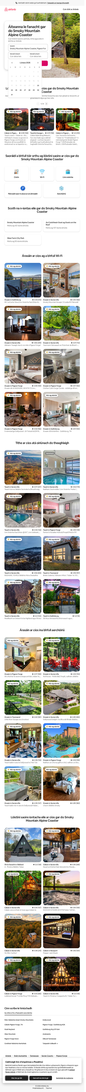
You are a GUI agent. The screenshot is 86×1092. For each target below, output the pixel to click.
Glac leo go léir (16, 1078)
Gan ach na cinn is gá (40, 1078)
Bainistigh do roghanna (64, 1078)
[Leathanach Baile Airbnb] (10, 9)
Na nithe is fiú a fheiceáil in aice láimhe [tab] (18, 1013)
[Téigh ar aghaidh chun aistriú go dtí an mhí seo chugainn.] (38, 62)
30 (38, 90)
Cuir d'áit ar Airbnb (70, 9)
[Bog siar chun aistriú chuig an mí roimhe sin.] (12, 62)
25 (16, 90)
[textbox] (18, 56)
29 (34, 90)
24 (12, 90)
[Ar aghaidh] (46, 104)
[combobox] (28, 48)
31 (12, 95)
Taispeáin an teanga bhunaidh (58, 3)
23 (38, 85)
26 (21, 90)
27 (25, 90)
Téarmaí (49, 1088)
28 (29, 90)
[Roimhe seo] (38, 104)
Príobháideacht (38, 1088)
